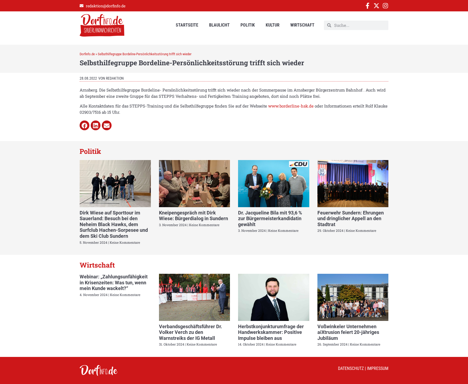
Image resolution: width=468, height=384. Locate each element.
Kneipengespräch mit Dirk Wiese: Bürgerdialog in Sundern (193, 216)
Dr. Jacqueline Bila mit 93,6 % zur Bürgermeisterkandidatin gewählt (270, 218)
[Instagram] (385, 6)
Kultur (273, 25)
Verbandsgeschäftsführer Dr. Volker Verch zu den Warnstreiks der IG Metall (190, 332)
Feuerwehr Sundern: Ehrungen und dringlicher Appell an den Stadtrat (350, 218)
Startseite (187, 25)
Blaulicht (219, 25)
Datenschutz (351, 368)
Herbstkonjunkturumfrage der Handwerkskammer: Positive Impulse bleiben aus (271, 332)
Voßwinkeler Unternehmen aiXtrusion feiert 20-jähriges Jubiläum (348, 332)
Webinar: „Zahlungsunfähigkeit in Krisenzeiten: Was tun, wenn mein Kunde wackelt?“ (114, 282)
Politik (247, 25)
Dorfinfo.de (87, 54)
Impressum (377, 368)
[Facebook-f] (367, 6)
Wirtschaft (302, 25)
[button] (84, 125)
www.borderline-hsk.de (291, 106)
